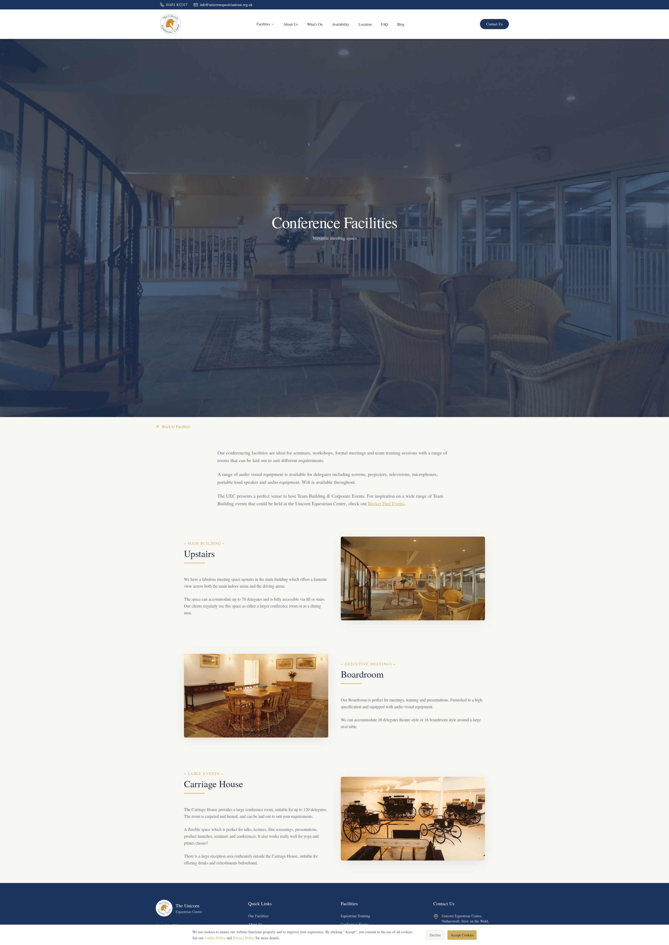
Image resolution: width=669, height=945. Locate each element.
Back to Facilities (176, 426)
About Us (291, 24)
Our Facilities (258, 915)
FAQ (384, 24)
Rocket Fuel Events (386, 503)
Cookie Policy (215, 937)
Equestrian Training (355, 915)
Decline (435, 934)
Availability (340, 24)
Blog (400, 24)
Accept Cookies (462, 934)
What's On (314, 24)
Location (365, 24)
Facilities (263, 23)
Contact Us (494, 23)
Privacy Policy (244, 937)
